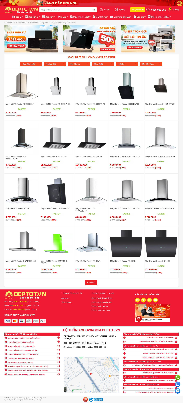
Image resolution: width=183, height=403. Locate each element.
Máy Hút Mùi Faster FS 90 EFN (54, 156)
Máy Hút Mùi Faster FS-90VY (87, 261)
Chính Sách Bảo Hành (101, 310)
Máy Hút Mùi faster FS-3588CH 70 (159, 209)
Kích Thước (75, 64)
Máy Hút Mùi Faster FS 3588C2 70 (125, 209)
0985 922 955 (79, 347)
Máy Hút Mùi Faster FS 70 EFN (88, 156)
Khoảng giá (51, 64)
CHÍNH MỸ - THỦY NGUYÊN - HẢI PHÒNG (160, 337)
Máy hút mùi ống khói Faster (91, 57)
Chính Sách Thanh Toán (102, 298)
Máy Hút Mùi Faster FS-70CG (157, 261)
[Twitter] (143, 300)
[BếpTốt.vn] (21, 10)
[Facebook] (137, 300)
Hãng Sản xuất (28, 64)
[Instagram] (149, 300)
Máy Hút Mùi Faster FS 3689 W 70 (90, 104)
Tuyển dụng (66, 302)
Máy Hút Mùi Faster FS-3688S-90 (55, 209)
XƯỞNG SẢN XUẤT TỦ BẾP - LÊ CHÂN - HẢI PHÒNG (156, 342)
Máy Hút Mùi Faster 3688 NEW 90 (124, 104)
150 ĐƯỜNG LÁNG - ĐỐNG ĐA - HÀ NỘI (21, 342)
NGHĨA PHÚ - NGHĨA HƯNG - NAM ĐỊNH (160, 388)
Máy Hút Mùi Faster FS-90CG (123, 261)
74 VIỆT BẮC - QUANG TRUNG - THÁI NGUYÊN (158, 373)
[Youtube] (155, 300)
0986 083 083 (100, 347)
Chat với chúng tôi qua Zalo (177, 384)
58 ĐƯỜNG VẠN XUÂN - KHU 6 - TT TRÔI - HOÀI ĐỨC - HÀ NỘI (28, 366)
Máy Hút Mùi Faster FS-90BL (18, 209)
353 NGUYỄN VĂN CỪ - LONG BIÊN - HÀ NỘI (22, 350)
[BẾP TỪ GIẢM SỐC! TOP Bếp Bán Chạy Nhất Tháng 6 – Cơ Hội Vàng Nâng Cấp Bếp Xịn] (33, 38)
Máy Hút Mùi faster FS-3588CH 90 (125, 156)
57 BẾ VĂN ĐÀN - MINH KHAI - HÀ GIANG (160, 380)
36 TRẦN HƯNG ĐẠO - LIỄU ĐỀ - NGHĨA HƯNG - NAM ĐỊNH (154, 392)
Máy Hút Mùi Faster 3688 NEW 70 (159, 104)
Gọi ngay (177, 377)
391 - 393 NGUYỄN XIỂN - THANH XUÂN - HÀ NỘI (24, 338)
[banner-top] (91, 3)
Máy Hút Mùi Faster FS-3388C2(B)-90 (16, 157)
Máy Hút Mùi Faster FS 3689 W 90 (55, 104)
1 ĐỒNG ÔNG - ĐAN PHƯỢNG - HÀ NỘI (20, 358)
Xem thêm (91, 282)
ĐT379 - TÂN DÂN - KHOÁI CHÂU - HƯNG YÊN (158, 349)
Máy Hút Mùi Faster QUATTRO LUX (21, 261)
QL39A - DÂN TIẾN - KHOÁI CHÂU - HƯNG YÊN (158, 353)
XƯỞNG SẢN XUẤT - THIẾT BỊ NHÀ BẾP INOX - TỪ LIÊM (26, 375)
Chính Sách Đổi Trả (100, 306)
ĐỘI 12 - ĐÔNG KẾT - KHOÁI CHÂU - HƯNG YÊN (158, 357)
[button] (159, 16)
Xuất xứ (121, 64)
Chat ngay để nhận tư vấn (177, 391)
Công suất (98, 64)
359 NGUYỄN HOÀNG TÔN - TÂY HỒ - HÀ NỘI (23, 354)
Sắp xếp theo (148, 64)
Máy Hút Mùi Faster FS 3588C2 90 (160, 156)
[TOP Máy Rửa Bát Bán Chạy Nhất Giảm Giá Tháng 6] (91, 38)
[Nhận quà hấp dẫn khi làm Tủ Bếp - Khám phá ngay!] (150, 38)
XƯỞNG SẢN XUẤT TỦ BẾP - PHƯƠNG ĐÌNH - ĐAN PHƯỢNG (28, 370)
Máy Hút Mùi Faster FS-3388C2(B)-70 (85, 210)
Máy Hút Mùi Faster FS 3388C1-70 (21, 104)
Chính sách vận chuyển (101, 302)
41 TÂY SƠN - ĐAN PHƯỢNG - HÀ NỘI (20, 362)
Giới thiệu (65, 298)
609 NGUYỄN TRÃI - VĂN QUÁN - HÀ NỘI (21, 346)
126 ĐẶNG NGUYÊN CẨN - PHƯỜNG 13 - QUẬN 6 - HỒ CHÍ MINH (152, 365)
